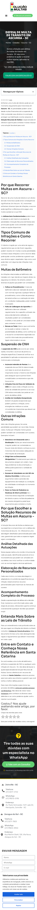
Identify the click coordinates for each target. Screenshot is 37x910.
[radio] (3, 717)
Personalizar (18, 900)
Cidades (16, 43)
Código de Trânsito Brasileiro (19, 631)
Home (8, 43)
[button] (6, 15)
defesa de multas (19, 67)
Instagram (4, 693)
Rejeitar (18, 905)
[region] (18, 891)
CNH (10, 67)
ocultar (12, 133)
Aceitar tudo (18, 894)
